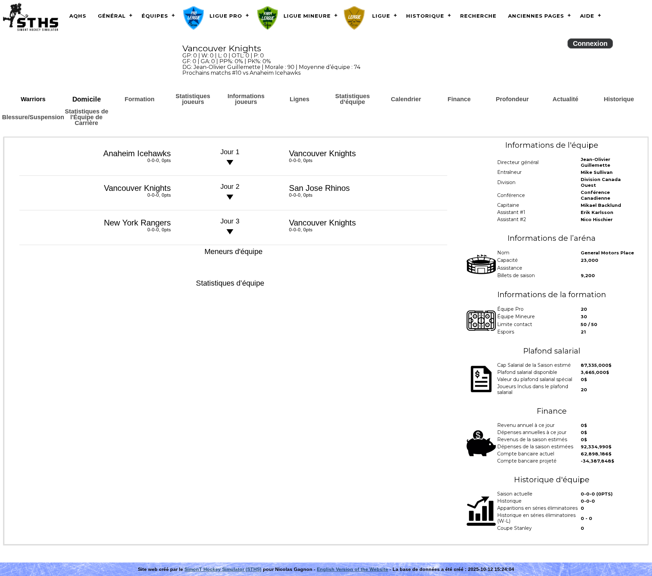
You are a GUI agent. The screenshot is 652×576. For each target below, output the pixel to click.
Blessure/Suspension (33, 117)
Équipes (155, 16)
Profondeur (512, 99)
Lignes (299, 99)
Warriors (33, 99)
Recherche (478, 16)
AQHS (77, 16)
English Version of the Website (352, 569)
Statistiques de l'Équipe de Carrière (86, 117)
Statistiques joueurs (193, 99)
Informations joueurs (246, 99)
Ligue (381, 16)
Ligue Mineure (307, 16)
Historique (425, 16)
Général (112, 16)
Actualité (565, 99)
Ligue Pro (226, 16)
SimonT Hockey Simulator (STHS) (222, 569)
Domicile (86, 99)
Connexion (590, 43)
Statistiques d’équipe (352, 99)
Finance (459, 99)
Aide (587, 16)
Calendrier (406, 99)
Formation (140, 99)
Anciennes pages (536, 16)
